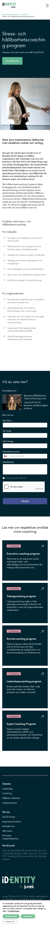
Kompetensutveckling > (11, 14)
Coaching (7, 793)
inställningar (13, 911)
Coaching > (24, 14)
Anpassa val (9, 921)
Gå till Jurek (8, 845)
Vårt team (7, 831)
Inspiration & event (11, 821)
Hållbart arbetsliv (11, 798)
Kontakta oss (12, 61)
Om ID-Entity (8, 817)
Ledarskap (7, 788)
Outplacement (9, 803)
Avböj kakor (27, 916)
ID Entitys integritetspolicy (10, 837)
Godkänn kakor (11, 916)
